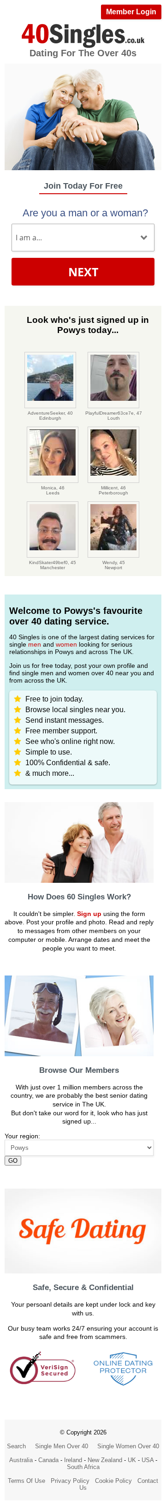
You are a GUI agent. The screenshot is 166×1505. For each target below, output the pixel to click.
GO (13, 1160)
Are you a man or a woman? (85, 213)
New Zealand (105, 1460)
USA (148, 1460)
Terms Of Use (26, 1480)
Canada (48, 1460)
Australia (21, 1460)
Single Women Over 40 (128, 1446)
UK (132, 1460)
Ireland (73, 1460)
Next (83, 272)
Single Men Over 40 (61, 1446)
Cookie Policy (113, 1480)
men (34, 644)
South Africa (83, 1466)
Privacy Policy (70, 1480)
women (66, 644)
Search (16, 1446)
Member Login (131, 12)
